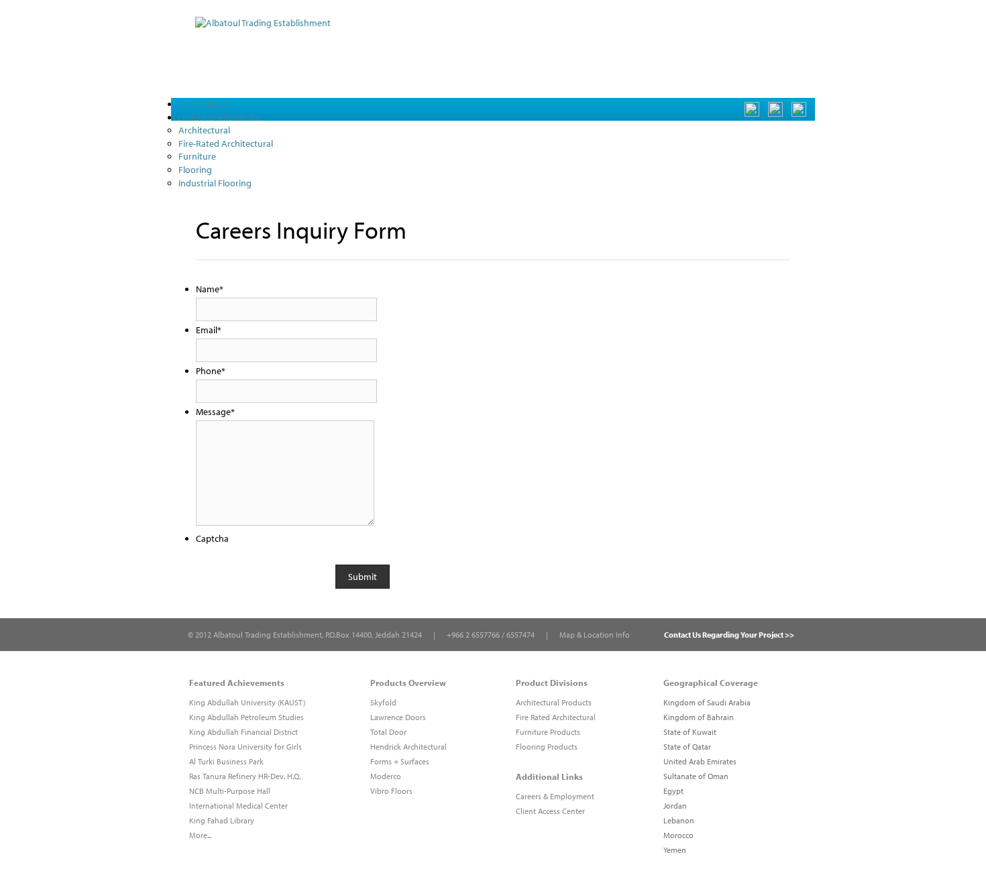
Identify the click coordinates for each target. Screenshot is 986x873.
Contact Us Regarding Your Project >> (729, 635)
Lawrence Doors (398, 717)
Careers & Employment (555, 796)
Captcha (212, 538)
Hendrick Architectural (408, 747)
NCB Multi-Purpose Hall (229, 791)
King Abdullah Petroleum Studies (246, 717)
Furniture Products (548, 732)
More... (200, 835)
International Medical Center (238, 806)
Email (208, 330)
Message (215, 412)
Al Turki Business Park (226, 761)
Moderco (385, 776)
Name (209, 289)
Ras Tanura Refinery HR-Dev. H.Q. (244, 776)
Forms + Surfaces (399, 761)
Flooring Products (547, 747)
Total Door (388, 732)
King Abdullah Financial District (243, 732)
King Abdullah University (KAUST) (247, 702)
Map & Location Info (594, 635)
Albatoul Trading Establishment (267, 635)
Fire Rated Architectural (556, 717)
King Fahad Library (221, 820)
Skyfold (383, 702)
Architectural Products (554, 702)
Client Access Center (550, 811)
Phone (210, 371)
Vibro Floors (391, 791)
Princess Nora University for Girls (245, 747)
